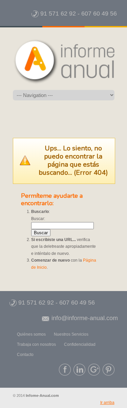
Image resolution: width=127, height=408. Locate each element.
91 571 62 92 (57, 13)
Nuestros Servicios (71, 334)
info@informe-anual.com (84, 318)
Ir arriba (107, 402)
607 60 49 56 (99, 13)
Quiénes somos (31, 334)
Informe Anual (63, 61)
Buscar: (38, 218)
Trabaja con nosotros (36, 344)
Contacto (25, 354)
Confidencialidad (80, 344)
